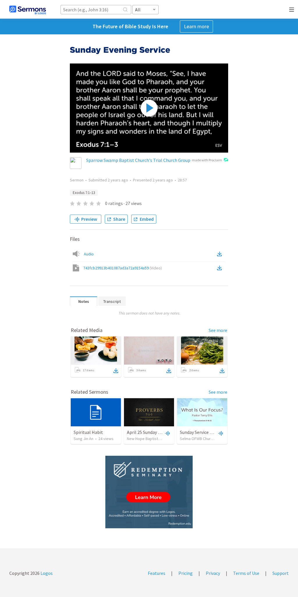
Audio (89, 254)
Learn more (196, 26)
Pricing (185, 573)
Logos (46, 573)
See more (218, 330)
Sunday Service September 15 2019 (214, 432)
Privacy (213, 573)
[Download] (115, 371)
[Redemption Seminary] (149, 492)
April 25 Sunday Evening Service (158, 432)
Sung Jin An (83, 438)
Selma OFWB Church (197, 438)
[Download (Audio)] (220, 254)
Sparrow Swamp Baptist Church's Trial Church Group (138, 160)
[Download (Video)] (220, 268)
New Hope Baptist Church (149, 438)
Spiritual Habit (88, 432)
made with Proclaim (207, 160)
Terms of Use (246, 573)
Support (280, 573)
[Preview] (166, 433)
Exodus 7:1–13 (84, 192)
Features (156, 573)
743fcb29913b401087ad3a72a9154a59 (122, 268)
